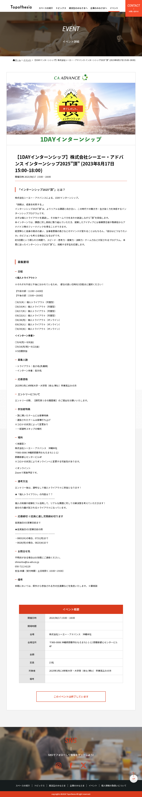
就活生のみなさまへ (78, 8)
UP (133, 778)
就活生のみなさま (57, 785)
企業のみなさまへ (98, 8)
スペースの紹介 (46, 8)
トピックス (61, 8)
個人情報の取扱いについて (113, 785)
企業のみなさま (77, 785)
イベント (114, 8)
